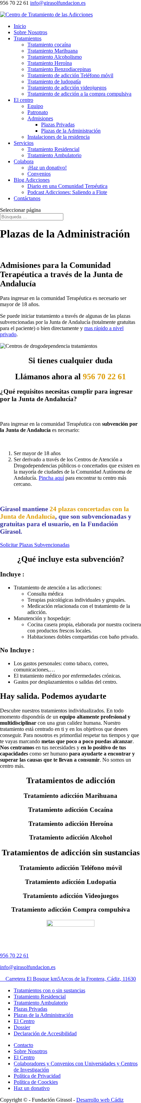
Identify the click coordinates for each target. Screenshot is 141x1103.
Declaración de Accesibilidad (45, 1033)
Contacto (23, 1045)
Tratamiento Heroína (49, 63)
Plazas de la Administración (71, 131)
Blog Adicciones (32, 180)
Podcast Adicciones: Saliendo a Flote (67, 192)
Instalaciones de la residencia (58, 137)
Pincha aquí (51, 478)
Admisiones (40, 118)
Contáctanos (27, 198)
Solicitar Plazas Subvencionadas (34, 545)
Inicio (20, 26)
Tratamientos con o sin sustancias (49, 990)
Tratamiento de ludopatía (54, 81)
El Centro (24, 1021)
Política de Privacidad (37, 1076)
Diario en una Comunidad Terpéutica (67, 186)
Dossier (22, 1027)
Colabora (24, 161)
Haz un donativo (32, 1088)
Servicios (24, 143)
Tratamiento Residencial (53, 149)
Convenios (39, 174)
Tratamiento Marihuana (52, 51)
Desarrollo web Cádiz (100, 1100)
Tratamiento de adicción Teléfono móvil (70, 75)
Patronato (37, 112)
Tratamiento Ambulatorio (54, 155)
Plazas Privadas (58, 124)
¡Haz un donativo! (47, 168)
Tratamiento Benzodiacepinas (59, 69)
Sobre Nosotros (30, 32)
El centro (23, 100)
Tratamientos (27, 38)
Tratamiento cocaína (49, 44)
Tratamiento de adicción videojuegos (66, 88)
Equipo (35, 106)
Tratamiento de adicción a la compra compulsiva (79, 94)
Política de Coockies (36, 1082)
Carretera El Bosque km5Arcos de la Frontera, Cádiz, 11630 (68, 979)
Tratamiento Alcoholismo (54, 57)
